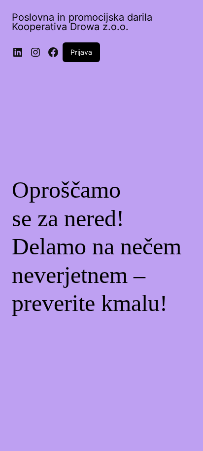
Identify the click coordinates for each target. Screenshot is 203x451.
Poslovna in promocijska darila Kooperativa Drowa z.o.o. (82, 22)
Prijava (81, 52)
